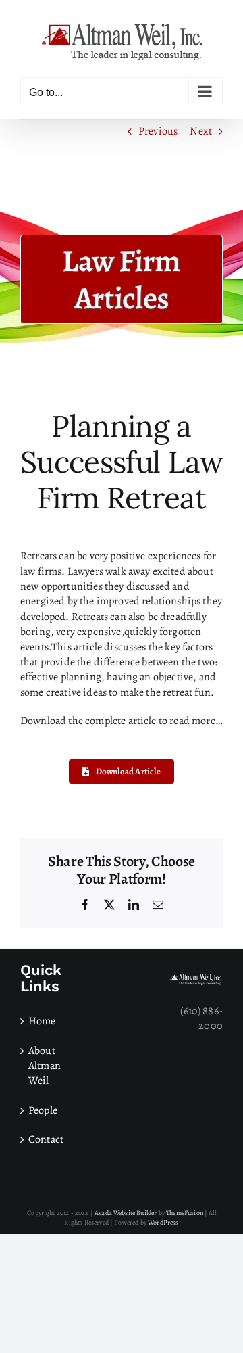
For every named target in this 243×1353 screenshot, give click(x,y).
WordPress (163, 1222)
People (42, 1110)
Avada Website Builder (125, 1212)
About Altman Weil (44, 1066)
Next (201, 131)
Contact (45, 1139)
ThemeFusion (184, 1212)
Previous (158, 131)
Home (42, 1021)
